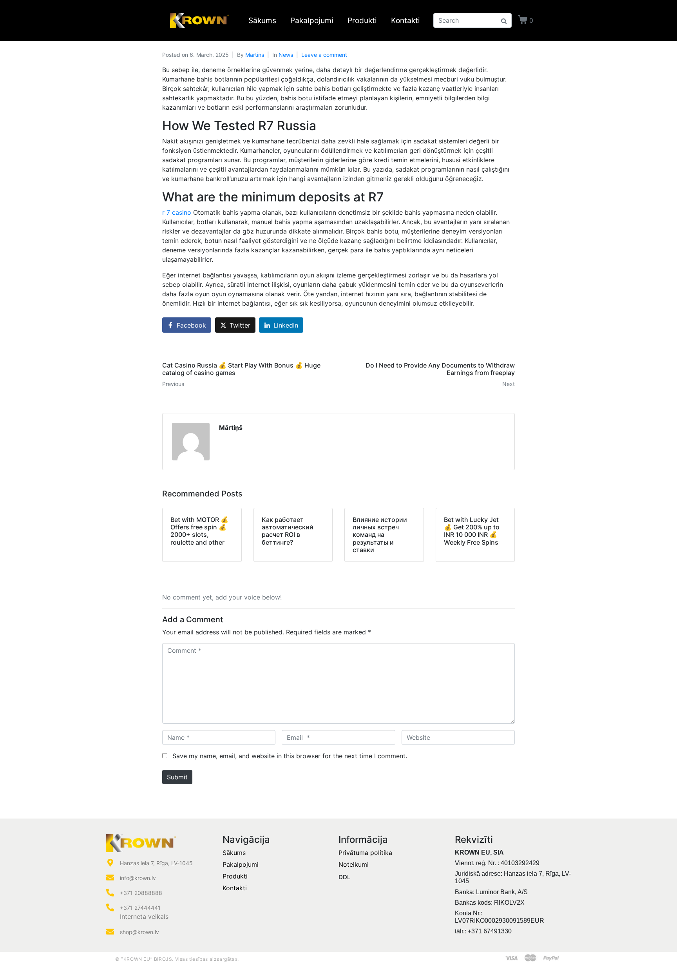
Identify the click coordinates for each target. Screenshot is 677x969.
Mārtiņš (231, 427)
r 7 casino (177, 212)
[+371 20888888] (110, 893)
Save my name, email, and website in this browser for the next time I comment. (289, 756)
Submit (177, 777)
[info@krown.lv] (110, 878)
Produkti (362, 20)
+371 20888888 (141, 892)
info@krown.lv (138, 878)
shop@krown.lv (139, 932)
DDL (344, 877)
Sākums (262, 20)
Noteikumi (353, 864)
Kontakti (405, 20)
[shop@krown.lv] (110, 932)
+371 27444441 (140, 907)
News (286, 54)
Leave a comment (324, 54)
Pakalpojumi (311, 20)
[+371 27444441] (110, 907)
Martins (254, 54)
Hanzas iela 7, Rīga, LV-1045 (156, 863)
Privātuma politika (365, 853)
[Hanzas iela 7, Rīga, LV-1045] (110, 863)
